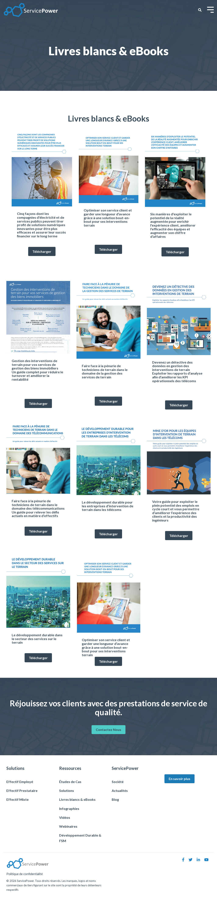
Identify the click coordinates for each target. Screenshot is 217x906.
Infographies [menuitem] (69, 808)
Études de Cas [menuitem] (70, 782)
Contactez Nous (108, 730)
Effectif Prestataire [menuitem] (22, 790)
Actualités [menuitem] (120, 790)
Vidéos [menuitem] (64, 817)
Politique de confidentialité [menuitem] (24, 874)
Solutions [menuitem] (66, 790)
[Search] (200, 10)
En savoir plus (179, 779)
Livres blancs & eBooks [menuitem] (77, 799)
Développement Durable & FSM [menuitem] (80, 838)
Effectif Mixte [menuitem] (17, 799)
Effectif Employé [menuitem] (19, 782)
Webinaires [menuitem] (68, 826)
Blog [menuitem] (115, 799)
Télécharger (41, 251)
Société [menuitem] (118, 782)
